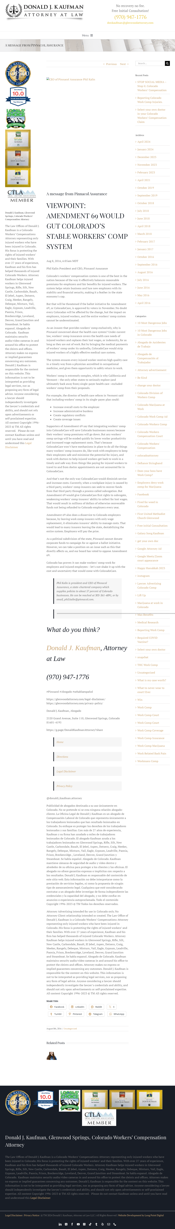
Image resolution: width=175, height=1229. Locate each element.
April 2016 (143, 303)
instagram (143, 576)
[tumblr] (96, 1224)
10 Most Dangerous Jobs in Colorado (152, 333)
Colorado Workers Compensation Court (150, 434)
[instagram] (84, 1224)
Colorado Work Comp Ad (152, 416)
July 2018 (143, 211)
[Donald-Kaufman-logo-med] (44, 5)
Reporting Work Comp (150, 630)
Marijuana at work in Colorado (150, 605)
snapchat (142, 657)
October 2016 (145, 257)
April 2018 (143, 226)
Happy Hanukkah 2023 (151, 568)
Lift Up (141, 595)
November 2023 (147, 165)
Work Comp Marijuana (151, 746)
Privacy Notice (31, 1215)
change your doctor (149, 385)
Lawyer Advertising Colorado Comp (149, 585)
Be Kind (142, 378)
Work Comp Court (148, 715)
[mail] (108, 1224)
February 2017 (146, 241)
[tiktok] (90, 1224)
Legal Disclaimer (66, 771)
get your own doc (147, 541)
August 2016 (145, 272)
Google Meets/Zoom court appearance (149, 558)
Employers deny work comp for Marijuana (150, 485)
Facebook (143, 494)
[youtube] (78, 1224)
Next (123, 64)
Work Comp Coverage (150, 730)
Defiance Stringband (149, 463)
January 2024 (145, 149)
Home (60, 742)
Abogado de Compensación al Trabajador (147, 358)
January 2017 (145, 249)
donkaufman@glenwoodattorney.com (130, 23)
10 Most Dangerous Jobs (152, 323)
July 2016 (143, 280)
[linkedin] (60, 1224)
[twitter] (66, 1224)
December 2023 (146, 157)
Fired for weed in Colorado (147, 504)
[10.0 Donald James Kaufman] (18, 106)
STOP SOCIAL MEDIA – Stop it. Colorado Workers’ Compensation (152, 86)
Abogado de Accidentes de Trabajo (151, 344)
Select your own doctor (151, 649)
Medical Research (147, 622)
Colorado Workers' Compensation (148, 446)
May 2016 (143, 295)
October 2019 (145, 188)
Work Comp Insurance (150, 738)
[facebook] (72, 1224)
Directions (62, 757)
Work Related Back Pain (151, 753)
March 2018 (144, 234)
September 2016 (147, 264)
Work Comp (144, 707)
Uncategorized (70, 1028)
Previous (111, 64)
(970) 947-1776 (130, 17)
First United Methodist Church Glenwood (151, 516)
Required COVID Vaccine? (147, 640)
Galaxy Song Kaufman (150, 533)
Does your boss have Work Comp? (149, 473)
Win (140, 700)
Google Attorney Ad (149, 549)
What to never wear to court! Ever (150, 690)
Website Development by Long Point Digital (141, 1215)
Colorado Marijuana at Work (151, 407)
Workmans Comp (147, 761)
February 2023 (146, 172)
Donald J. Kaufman (73, 648)
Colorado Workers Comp (152, 424)
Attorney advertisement (151, 370)
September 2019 (147, 195)
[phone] (114, 1224)
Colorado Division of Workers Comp (150, 395)
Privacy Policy (64, 786)
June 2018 (143, 218)
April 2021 (143, 180)
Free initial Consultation (152, 525)
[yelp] (102, 1224)
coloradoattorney (147, 455)
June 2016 (143, 287)
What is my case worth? (151, 680)
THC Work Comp (147, 665)
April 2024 (143, 142)
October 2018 (145, 203)
